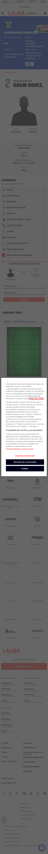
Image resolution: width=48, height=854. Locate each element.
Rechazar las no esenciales (25, 462)
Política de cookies (36, 398)
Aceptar (25, 468)
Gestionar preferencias (25, 456)
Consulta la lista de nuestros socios (19, 449)
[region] (24, 427)
